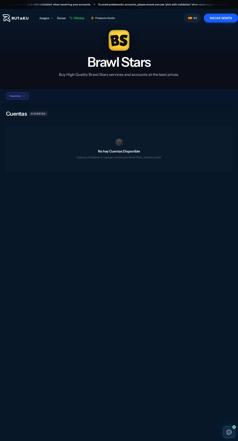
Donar (61, 18)
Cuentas (17, 96)
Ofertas (79, 18)
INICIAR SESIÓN (221, 18)
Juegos (44, 18)
